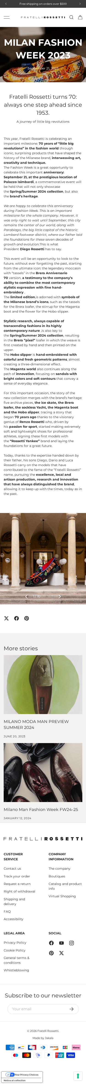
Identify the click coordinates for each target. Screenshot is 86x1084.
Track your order (17, 876)
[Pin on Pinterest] (27, 618)
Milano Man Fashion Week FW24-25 (41, 809)
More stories (21, 648)
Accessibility (13, 919)
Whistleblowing (16, 970)
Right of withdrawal (19, 891)
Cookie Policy (14, 950)
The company (59, 868)
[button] (80, 17)
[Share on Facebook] (16, 618)
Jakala (49, 1038)
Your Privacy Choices (27, 1074)
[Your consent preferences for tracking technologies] (78, 1076)
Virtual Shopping (62, 896)
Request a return (17, 884)
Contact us (12, 868)
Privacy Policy (15, 943)
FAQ (7, 911)
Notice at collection (14, 1080)
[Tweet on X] (6, 618)
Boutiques (57, 876)
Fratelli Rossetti (47, 1031)
